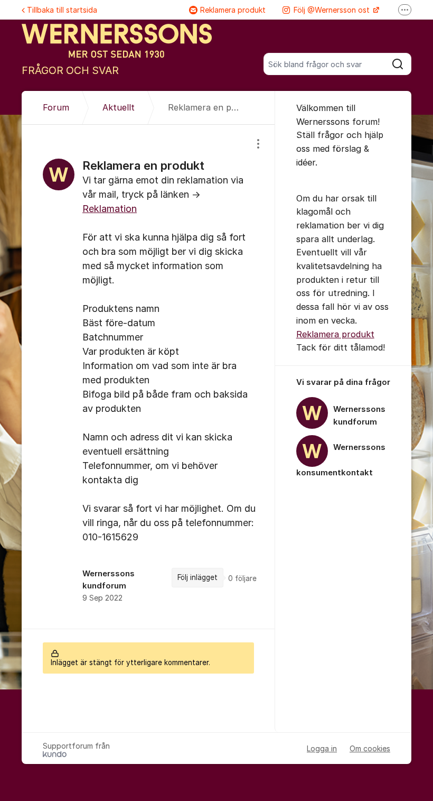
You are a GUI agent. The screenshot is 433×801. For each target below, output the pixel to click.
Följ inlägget (197, 577)
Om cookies (370, 748)
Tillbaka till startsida (62, 9)
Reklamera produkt (233, 9)
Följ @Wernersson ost (333, 9)
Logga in (322, 748)
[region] (148, 376)
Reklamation (109, 208)
